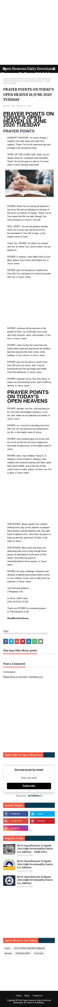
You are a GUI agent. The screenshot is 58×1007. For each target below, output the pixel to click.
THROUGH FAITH (23, 953)
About (27, 996)
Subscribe (29, 786)
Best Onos (10, 106)
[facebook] (15, 814)
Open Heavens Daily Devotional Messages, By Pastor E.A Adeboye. (32, 1001)
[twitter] (42, 814)
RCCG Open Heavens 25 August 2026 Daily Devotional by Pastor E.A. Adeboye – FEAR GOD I (35, 848)
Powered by (21, 796)
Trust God (38, 953)
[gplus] (15, 821)
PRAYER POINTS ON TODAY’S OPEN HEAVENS (30, 79)
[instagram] (15, 828)
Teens (7, 948)
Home (6, 79)
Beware (8, 953)
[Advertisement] (29, 32)
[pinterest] (42, 821)
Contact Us (38, 996)
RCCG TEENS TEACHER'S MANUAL (29, 948)
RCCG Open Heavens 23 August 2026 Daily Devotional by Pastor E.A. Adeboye (35, 864)
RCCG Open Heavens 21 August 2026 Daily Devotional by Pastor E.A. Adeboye (35, 880)
